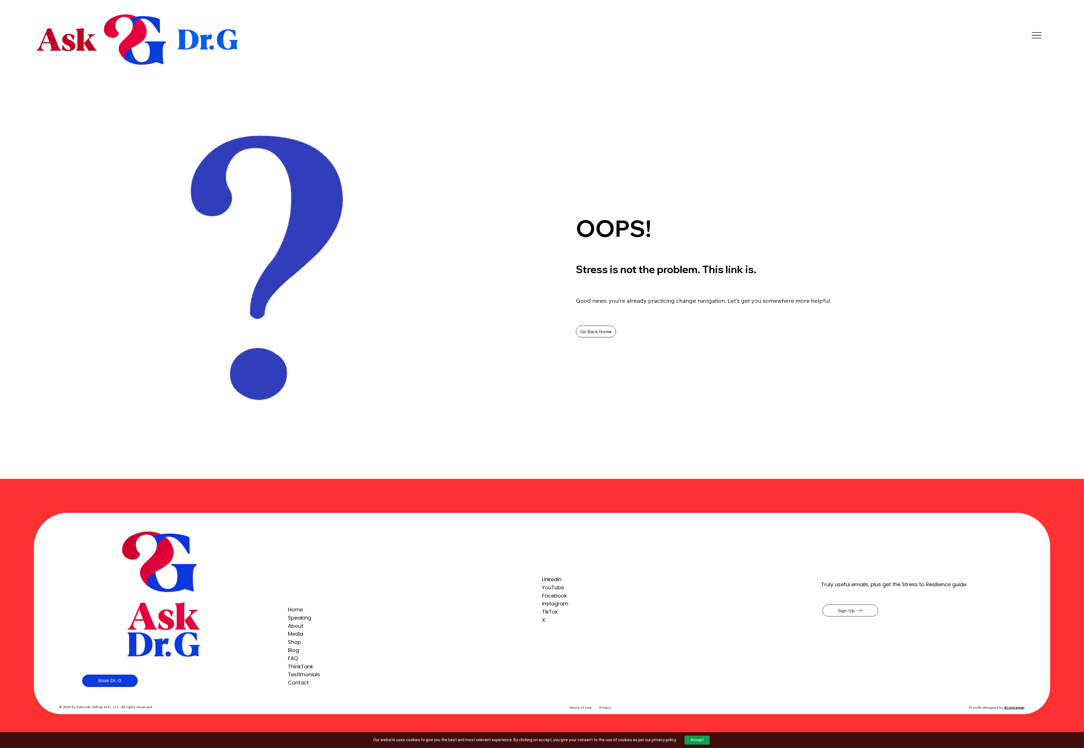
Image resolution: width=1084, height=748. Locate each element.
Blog (293, 650)
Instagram (555, 603)
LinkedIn (551, 579)
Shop (294, 641)
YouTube (553, 587)
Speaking (299, 617)
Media (295, 633)
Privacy (605, 707)
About (295, 625)
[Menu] (1036, 35)
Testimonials (304, 674)
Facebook (554, 595)
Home (295, 609)
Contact (298, 682)
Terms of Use (580, 707)
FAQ (293, 658)
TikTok (550, 611)
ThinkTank (300, 666)
